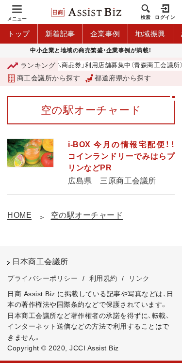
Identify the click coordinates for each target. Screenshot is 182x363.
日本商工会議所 (40, 261)
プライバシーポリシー (42, 278)
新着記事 (60, 34)
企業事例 (105, 34)
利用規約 (103, 278)
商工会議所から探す (48, 78)
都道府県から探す (123, 78)
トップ (18, 34)
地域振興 (150, 34)
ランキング (37, 65)
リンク (139, 278)
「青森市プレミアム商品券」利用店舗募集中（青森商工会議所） (92, 65)
